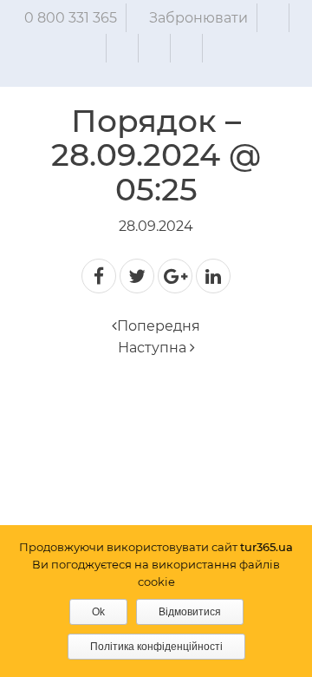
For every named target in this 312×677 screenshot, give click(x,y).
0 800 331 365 (70, 18)
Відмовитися (190, 612)
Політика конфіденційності (156, 647)
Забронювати (198, 18)
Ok (98, 612)
